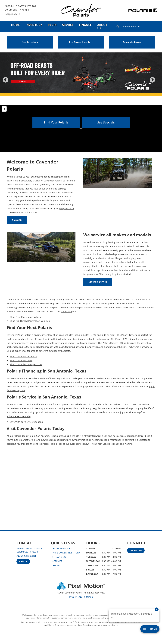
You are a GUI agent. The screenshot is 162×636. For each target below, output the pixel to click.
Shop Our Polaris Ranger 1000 (26, 364)
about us (66, 311)
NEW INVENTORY (62, 548)
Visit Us (23, 561)
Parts (52, 25)
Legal (80, 596)
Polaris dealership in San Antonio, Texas (35, 435)
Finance (85, 25)
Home (15, 25)
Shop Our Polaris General (23, 356)
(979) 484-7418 (12, 14)
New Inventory (30, 41)
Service (67, 25)
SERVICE (57, 561)
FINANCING (59, 556)
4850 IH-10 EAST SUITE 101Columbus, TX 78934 (20, 8)
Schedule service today (19, 416)
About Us (102, 26)
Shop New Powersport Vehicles (26, 316)
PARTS (56, 565)
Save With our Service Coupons (26, 421)
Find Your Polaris (56, 122)
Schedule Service (132, 41)
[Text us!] (150, 629)
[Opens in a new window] (155, 11)
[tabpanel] (81, 78)
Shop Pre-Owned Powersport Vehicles (30, 320)
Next (158, 82)
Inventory (33, 25)
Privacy (73, 596)
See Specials (106, 122)
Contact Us (136, 550)
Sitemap (88, 596)
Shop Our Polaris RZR (21, 360)
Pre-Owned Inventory (81, 41)
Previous (12, 82)
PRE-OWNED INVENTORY (66, 552)
